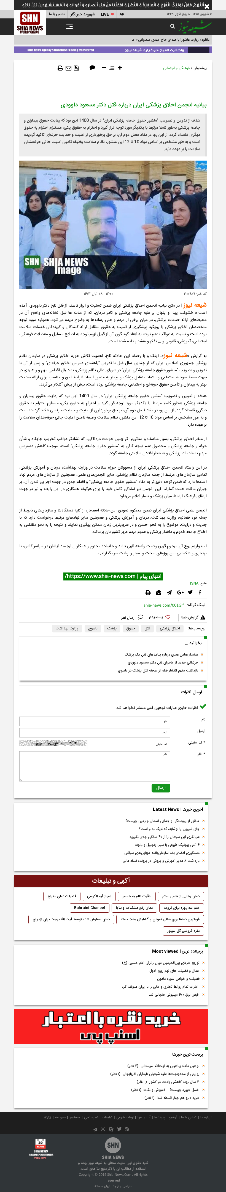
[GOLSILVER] (111, 1027)
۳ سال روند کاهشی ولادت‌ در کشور (168, 1082)
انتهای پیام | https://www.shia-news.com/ (113, 576)
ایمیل (201, 731)
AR (122, 14)
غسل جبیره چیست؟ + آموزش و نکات (165, 1090)
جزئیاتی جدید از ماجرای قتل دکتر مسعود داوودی (163, 663)
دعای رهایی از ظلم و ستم (181, 896)
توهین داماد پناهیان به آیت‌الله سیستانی (163, 1066)
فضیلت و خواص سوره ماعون (178, 979)
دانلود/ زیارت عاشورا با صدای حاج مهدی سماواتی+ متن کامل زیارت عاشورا (155, 40)
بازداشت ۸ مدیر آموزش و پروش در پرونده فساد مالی (161, 861)
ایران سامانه (102, 1186)
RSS (47, 1117)
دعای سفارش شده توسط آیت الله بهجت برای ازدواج (71, 919)
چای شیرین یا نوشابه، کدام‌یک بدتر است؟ (169, 829)
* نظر (201, 754)
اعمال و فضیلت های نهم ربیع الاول (174, 971)
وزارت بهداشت (67, 628)
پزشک (112, 628)
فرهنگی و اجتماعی (176, 68)
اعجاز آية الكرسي (99, 896)
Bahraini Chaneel (89, 908)
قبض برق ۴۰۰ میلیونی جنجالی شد (174, 995)
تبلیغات (107, 1117)
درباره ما (206, 1117)
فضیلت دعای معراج (62, 896)
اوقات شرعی (125, 1117)
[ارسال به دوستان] (68, 68)
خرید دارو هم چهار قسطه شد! (172, 1098)
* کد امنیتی (196, 743)
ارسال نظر (129, 618)
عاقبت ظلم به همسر (136, 896)
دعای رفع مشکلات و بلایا (134, 908)
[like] (162, 618)
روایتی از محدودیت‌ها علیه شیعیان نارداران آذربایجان (155, 1074)
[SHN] (30, 22)
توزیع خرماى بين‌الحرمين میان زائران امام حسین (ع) (161, 963)
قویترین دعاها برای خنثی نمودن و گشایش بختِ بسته (160, 919)
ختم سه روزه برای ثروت (182, 908)
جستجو (74, 1117)
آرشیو (173, 1117)
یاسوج (93, 628)
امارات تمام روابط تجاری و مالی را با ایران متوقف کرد (161, 987)
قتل (147, 628)
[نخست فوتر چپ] (41, 1149)
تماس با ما (57, 14)
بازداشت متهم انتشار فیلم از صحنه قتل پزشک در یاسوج (158, 671)
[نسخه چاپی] (60, 68)
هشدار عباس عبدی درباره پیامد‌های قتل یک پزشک (161, 655)
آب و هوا (144, 1117)
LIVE (105, 14)
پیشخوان (200, 68)
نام (203, 720)
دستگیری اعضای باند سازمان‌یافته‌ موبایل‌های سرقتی (162, 853)
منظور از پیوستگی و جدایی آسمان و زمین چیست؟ (162, 821)
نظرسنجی (91, 1117)
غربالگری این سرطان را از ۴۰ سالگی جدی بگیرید (165, 837)
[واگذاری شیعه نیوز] (113, 49)
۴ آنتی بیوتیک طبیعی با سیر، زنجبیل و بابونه (167, 845)
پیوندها (159, 1117)
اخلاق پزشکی (170, 628)
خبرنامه (60, 1117)
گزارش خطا (189, 617)
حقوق (130, 628)
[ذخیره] (76, 68)
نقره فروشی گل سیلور (183, 931)
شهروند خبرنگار (83, 14)
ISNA (194, 583)
